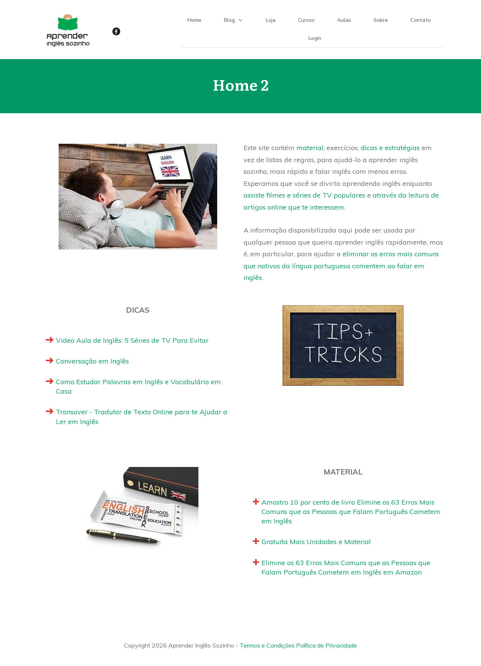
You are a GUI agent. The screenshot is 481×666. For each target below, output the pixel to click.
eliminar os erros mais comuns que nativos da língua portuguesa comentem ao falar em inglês (341, 265)
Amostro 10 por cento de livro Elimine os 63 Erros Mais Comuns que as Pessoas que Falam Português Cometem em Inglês (351, 511)
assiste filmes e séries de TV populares (304, 195)
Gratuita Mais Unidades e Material (316, 541)
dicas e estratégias (390, 147)
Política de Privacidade (326, 645)
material (310, 147)
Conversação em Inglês (92, 361)
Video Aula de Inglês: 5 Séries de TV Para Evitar (132, 340)
